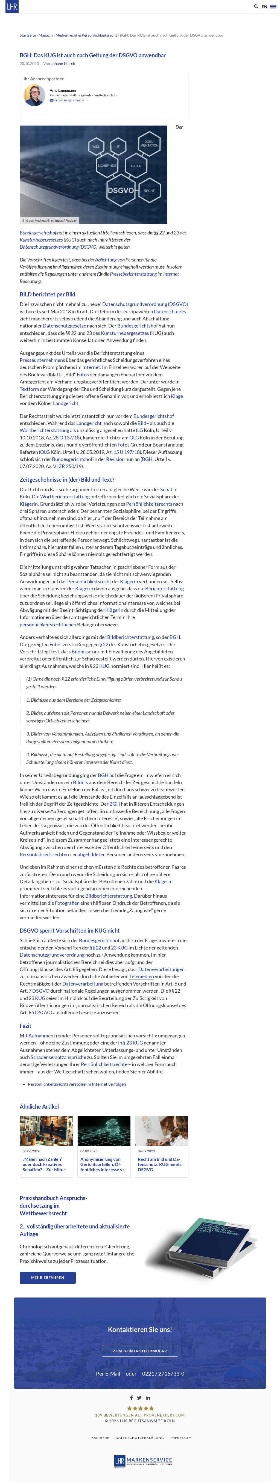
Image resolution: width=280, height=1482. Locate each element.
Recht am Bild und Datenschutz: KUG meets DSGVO (160, 1164)
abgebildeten (92, 854)
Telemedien (141, 976)
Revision (115, 459)
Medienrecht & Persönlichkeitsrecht (86, 35)
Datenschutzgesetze (64, 326)
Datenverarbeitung (82, 984)
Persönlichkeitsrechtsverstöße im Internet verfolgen (77, 1084)
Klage (177, 396)
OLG (134, 438)
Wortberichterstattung (44, 430)
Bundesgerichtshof (38, 233)
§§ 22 (95, 948)
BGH (147, 459)
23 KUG (119, 948)
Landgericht (65, 403)
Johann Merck (63, 63)
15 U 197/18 (126, 452)
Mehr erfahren (47, 1277)
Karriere (100, 1438)
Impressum (181, 1438)
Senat (166, 489)
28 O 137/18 (66, 438)
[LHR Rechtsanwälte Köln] (12, 6)
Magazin (46, 35)
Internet (171, 274)
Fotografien (67, 903)
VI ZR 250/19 (67, 466)
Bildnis (80, 782)
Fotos (83, 374)
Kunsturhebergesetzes (41, 240)
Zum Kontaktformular (140, 1351)
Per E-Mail (108, 1373)
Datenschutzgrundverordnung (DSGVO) (59, 247)
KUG (104, 666)
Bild (142, 423)
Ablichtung (105, 260)
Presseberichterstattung (133, 274)
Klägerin (29, 504)
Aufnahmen (40, 1035)
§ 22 (104, 644)
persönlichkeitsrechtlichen (48, 624)
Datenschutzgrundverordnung (52, 955)
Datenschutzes (170, 311)
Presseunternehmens (42, 360)
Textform (29, 389)
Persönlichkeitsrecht (89, 581)
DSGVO (29, 930)
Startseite (28, 35)
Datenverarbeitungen (161, 969)
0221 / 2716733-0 (163, 1373)
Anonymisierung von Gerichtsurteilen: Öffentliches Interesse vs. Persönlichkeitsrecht (103, 1166)
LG (140, 430)
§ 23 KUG (133, 1043)
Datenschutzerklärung (140, 1438)
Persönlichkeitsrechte (104, 1064)
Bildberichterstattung (130, 637)
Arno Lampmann (63, 90)
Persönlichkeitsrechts (149, 504)
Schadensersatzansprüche (58, 1057)
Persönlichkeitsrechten (44, 854)
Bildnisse (81, 651)
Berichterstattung (164, 588)
